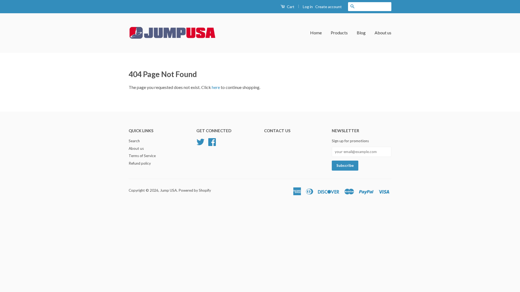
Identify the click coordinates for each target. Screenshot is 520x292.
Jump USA (168, 190)
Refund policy (140, 163)
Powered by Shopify (194, 190)
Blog (361, 32)
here (216, 87)
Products (339, 32)
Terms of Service (142, 156)
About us (383, 32)
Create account (328, 6)
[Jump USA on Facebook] (212, 141)
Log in (308, 6)
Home (316, 32)
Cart (290, 6)
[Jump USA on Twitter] (200, 141)
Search (134, 141)
